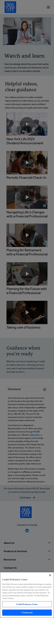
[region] (27, 595)
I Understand (27, 612)
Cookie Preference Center (27, 604)
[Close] (50, 575)
